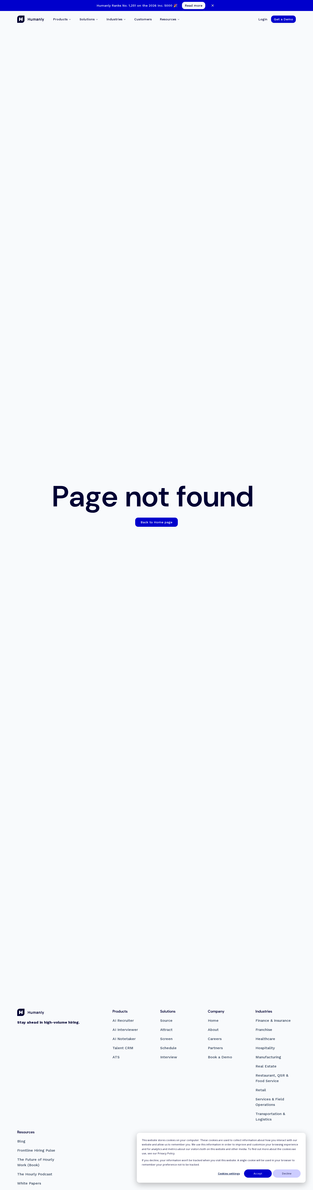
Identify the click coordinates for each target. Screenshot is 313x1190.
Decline (286, 1173)
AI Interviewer (125, 1029)
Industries (114, 19)
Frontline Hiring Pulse (36, 1150)
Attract (166, 1029)
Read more (193, 5)
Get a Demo (283, 19)
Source (166, 1020)
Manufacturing (268, 1057)
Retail (260, 1090)
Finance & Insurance (273, 1020)
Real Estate (266, 1066)
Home (213, 1020)
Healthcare (265, 1039)
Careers (215, 1039)
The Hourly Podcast (34, 1174)
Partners (215, 1048)
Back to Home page (156, 522)
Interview (168, 1057)
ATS (116, 1057)
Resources (168, 19)
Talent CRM (123, 1048)
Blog (21, 1141)
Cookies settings (229, 1173)
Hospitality (265, 1048)
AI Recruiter (123, 1020)
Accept (258, 1173)
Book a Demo (220, 1057)
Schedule (168, 1048)
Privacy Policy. (166, 1153)
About (213, 1029)
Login (262, 19)
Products (60, 19)
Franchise (263, 1029)
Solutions (87, 19)
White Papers (29, 1183)
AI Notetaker (124, 1039)
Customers (143, 19)
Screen (166, 1039)
